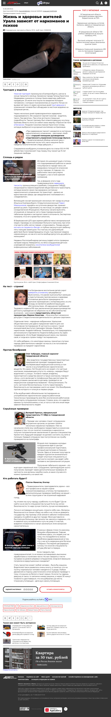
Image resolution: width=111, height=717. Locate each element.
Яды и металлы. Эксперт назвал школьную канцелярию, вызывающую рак (93, 79)
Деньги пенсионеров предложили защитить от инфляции (93, 133)
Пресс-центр (45, 677)
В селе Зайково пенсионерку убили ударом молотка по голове (58, 633)
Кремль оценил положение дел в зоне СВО (93, 140)
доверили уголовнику (38, 293)
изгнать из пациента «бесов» (27, 227)
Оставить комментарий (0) (55, 589)
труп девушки (58, 105)
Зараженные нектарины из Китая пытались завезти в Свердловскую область (91, 25)
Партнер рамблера (37, 709)
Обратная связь (23, 679)
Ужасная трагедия (22, 94)
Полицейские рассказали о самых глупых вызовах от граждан (93, 126)
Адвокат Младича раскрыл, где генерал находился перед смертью (94, 112)
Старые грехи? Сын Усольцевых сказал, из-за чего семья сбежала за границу (95, 93)
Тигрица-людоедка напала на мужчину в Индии (92, 119)
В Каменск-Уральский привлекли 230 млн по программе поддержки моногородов (91, 51)
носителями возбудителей (47, 245)
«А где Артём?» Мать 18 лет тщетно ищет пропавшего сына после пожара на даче (94, 100)
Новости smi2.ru (10, 670)
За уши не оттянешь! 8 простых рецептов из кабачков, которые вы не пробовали (95, 64)
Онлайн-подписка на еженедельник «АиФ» (83, 677)
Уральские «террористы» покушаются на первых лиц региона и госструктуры (21, 641)
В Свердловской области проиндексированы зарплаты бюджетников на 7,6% (91, 16)
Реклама (21, 677)
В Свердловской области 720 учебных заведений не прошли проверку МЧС (90, 33)
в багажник (19, 125)
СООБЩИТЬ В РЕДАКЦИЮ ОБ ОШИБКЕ (43, 679)
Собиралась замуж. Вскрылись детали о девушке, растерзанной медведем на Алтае (94, 71)
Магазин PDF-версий (59, 677)
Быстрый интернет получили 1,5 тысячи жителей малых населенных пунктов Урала (90, 42)
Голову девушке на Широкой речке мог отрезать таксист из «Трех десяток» (57, 627)
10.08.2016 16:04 (8, 9)
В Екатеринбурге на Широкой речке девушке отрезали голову (23, 633)
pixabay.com (16, 79)
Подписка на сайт (32, 677)
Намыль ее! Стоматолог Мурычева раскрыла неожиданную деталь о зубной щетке (94, 86)
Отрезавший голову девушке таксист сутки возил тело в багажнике (22, 627)
